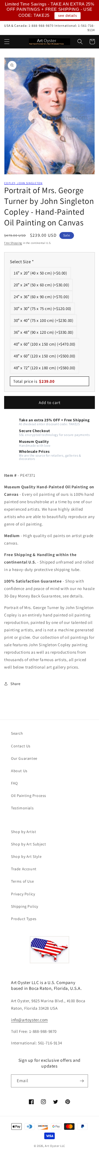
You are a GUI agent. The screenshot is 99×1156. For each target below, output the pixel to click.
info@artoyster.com (29, 1019)
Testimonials (22, 807)
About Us (19, 770)
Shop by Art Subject (28, 844)
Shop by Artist (23, 831)
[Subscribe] (82, 1080)
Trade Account (24, 868)
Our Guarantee (24, 758)
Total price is (34, 381)
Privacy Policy (23, 893)
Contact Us (21, 745)
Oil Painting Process (28, 795)
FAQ (14, 783)
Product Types (24, 918)
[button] (7, 42)
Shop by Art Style (26, 856)
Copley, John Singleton (23, 183)
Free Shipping (13, 243)
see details (67, 16)
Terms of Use (22, 881)
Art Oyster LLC (55, 1146)
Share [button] (15, 683)
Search (17, 733)
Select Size (22, 262)
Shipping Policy (24, 906)
